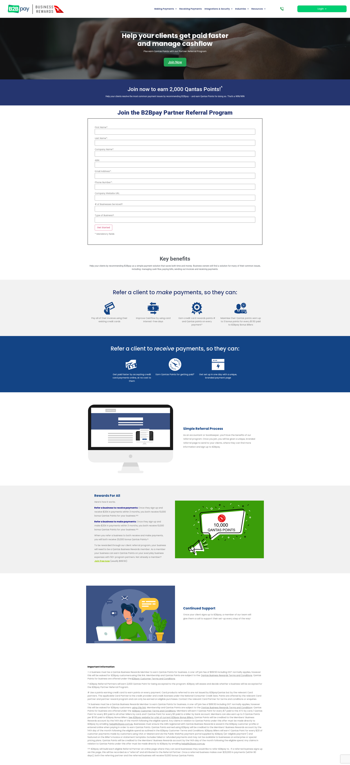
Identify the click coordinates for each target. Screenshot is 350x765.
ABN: (97, 160)
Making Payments (164, 8)
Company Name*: (104, 149)
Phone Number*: (103, 182)
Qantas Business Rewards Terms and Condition (226, 707)
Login (321, 8)
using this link (139, 707)
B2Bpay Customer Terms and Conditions (154, 710)
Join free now (102, 561)
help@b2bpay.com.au (121, 724)
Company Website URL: (107, 193)
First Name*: (101, 127)
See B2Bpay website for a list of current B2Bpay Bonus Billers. (161, 717)
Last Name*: (101, 138)
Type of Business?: (104, 215)
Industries (240, 8)
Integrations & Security (217, 8)
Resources (257, 8)
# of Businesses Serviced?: (109, 204)
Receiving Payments (190, 8)
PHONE (282, 9)
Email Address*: (103, 171)
